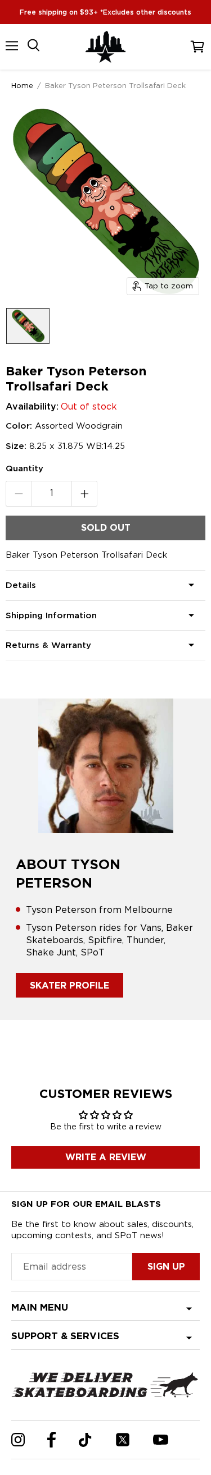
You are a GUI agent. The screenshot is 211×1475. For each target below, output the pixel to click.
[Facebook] (51, 1440)
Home (22, 85)
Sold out (106, 527)
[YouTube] (160, 1440)
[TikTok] (85, 1440)
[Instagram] (18, 1439)
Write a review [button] (105, 1157)
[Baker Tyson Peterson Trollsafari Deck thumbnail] (28, 326)
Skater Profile (69, 985)
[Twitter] (123, 1440)
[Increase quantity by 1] (84, 494)
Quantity (24, 468)
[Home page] (106, 47)
